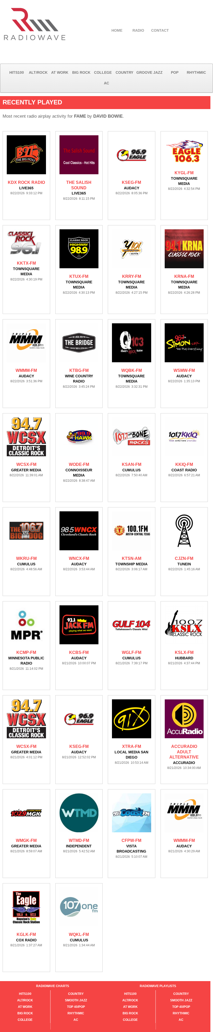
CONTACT (160, 30)
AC (106, 83)
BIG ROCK (81, 72)
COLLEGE (103, 72)
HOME (116, 30)
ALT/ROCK (38, 72)
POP (174, 72)
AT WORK (59, 72)
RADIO (138, 30)
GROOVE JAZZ (149, 72)
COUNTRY (124, 72)
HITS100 (16, 72)
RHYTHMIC (196, 72)
